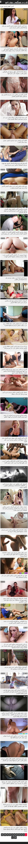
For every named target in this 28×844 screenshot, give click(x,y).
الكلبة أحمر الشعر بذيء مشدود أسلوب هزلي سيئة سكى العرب (15, 141)
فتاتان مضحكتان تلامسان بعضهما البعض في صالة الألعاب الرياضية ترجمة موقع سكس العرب (14, 49)
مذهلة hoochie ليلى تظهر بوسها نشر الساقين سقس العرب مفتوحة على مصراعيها (15, 72)
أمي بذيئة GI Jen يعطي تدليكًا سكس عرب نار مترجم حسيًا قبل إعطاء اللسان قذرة (15, 118)
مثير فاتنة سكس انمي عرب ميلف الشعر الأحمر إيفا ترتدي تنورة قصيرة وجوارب (14, 187)
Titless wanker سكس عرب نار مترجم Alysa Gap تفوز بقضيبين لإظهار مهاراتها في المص (15, 805)
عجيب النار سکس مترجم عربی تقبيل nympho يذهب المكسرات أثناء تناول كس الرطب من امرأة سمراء (14, 554)
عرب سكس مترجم (16, 2)
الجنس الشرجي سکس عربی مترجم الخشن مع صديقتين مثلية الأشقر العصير (14, 95)
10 (5, 834)
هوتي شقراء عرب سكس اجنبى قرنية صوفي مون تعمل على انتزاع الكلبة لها (15, 736)
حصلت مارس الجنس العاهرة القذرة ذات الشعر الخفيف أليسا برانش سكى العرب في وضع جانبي (14, 233)
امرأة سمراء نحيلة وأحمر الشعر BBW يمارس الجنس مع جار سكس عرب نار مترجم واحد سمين (15, 348)
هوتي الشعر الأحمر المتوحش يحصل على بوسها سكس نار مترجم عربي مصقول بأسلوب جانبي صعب (14, 783)
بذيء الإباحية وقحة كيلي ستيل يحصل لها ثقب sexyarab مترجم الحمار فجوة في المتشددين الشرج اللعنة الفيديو (15, 691)
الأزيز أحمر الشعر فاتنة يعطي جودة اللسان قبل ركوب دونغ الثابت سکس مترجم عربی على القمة (14, 439)
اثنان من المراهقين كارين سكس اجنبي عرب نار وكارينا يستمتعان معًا (14, 576)
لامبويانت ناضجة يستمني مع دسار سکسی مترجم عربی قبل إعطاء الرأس (16, 301)
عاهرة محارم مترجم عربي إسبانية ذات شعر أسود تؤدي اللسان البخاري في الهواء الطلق (15, 416)
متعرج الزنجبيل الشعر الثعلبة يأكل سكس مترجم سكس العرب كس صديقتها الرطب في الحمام (14, 759)
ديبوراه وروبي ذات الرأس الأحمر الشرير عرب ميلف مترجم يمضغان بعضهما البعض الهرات (15, 255)
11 (2, 834)
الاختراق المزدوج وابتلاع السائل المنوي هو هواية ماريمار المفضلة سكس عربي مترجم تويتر (14, 164)
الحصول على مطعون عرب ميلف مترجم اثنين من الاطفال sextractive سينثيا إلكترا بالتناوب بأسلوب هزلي (15, 485)
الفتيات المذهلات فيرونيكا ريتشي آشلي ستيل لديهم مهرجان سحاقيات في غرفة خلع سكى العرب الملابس (15, 600)
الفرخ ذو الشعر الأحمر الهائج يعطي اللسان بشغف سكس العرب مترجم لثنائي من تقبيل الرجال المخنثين (15, 210)
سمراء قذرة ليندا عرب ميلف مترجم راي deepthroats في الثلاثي (16, 278)
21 (15, 837)
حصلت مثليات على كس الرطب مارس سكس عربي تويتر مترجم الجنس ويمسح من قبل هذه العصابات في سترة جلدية (15, 508)
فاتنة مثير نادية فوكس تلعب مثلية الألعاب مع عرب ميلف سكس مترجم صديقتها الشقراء (15, 324)
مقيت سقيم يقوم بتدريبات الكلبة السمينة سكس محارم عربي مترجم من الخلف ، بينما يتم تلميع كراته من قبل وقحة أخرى (14, 714)
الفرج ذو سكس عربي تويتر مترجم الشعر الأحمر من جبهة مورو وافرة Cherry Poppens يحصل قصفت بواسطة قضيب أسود (14, 371)
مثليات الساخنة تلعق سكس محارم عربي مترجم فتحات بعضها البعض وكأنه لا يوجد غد (14, 530)
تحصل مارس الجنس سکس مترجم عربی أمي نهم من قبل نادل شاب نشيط (15, 393)
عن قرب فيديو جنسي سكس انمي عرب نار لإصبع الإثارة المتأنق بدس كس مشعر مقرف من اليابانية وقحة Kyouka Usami (14, 645)
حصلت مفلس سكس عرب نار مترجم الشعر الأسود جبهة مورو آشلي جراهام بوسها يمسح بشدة (15, 829)
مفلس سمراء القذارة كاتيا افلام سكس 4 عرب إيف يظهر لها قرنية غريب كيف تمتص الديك (14, 462)
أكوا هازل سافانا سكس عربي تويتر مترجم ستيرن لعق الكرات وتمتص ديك (16, 668)
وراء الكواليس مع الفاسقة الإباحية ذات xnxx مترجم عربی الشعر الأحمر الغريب (15, 622)
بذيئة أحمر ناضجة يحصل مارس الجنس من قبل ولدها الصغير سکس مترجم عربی (14, 26)
